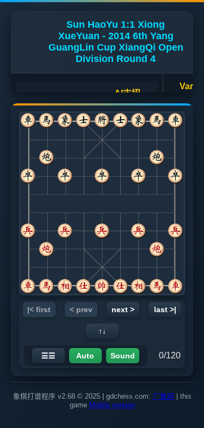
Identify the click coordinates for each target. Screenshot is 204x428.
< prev (81, 309)
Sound (122, 355)
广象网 (163, 396)
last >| (165, 309)
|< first (39, 309)
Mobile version (112, 405)
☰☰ (48, 355)
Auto (85, 355)
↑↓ (102, 331)
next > (123, 309)
